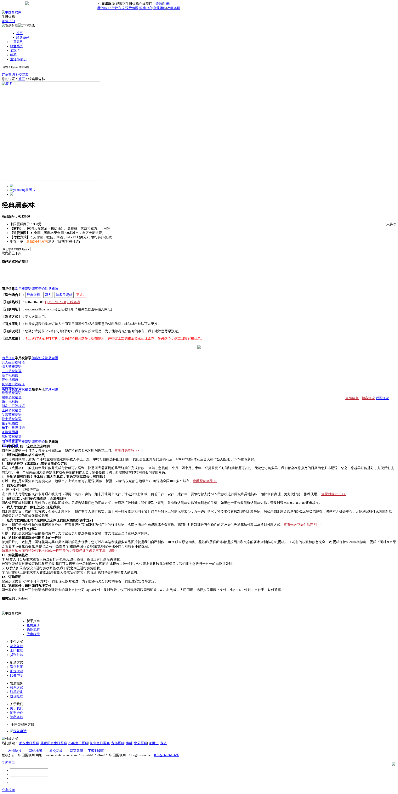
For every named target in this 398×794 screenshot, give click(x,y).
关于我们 (16, 708)
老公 (163, 743)
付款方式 (118, 8)
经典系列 (22, 37)
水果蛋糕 (140, 743)
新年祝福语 (10, 375)
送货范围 (131, 8)
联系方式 (16, 687)
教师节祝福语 (12, 436)
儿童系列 (16, 42)
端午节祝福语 (12, 397)
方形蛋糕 (117, 743)
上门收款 (16, 650)
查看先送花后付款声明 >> (302, 524)
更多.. (80, 295)
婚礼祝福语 (10, 401)
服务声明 (16, 675)
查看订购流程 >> (126, 450)
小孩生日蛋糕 (78, 743)
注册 (166, 3)
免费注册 (33, 625)
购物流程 (33, 629)
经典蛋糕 (33, 295)
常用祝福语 (23, 289)
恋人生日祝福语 (13, 362)
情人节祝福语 (12, 366)
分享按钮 (8, 790)
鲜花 (13, 55)
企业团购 (159, 8)
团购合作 (16, 712)
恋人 (48, 295)
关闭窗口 (8, 763)
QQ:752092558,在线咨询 (62, 302)
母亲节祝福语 (12, 393)
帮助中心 (145, 8)
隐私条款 (16, 717)
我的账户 (104, 8)
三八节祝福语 (12, 371)
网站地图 (35, 751)
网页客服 (76, 751)
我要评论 (382, 398)
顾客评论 (38, 289)
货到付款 (16, 655)
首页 (19, 33)
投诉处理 (16, 696)
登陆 (158, 3)
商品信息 (8, 358)
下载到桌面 (96, 751)
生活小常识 (18, 59)
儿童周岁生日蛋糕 (53, 743)
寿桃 (129, 743)
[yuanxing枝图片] (22, 190)
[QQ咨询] (18, 731)
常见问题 (51, 289)
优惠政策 (33, 634)
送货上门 (8, 21)
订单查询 (8, 74)
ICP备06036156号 (166, 755)
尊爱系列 (16, 46)
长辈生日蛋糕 (100, 743)
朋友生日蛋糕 (29, 743)
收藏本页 (173, 8)
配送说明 (16, 671)
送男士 (154, 743)
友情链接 (15, 751)
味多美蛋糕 (64, 295)
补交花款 (22, 74)
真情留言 (352, 398)
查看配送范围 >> (205, 481)
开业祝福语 (10, 380)
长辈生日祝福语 (13, 384)
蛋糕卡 (15, 50)
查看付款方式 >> (333, 494)
